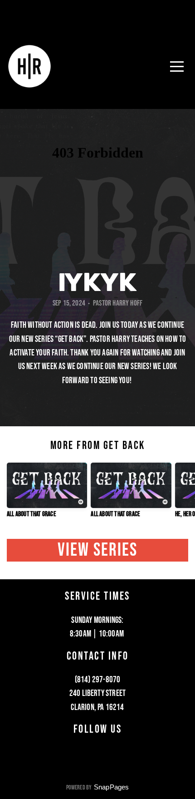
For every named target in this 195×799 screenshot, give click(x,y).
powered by (97, 787)
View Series (98, 550)
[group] (47, 494)
